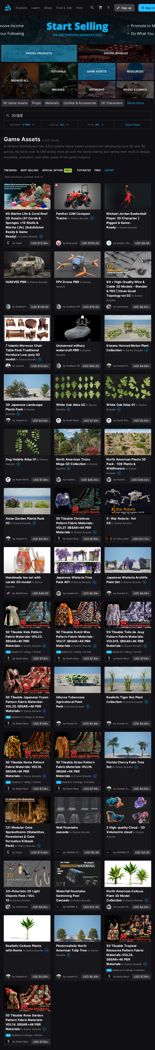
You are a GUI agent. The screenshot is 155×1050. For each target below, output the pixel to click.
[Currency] (108, 8)
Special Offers (56, 170)
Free (98, 170)
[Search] (92, 8)
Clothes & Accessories (80, 103)
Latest (109, 170)
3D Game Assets (15, 103)
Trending (10, 170)
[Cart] (100, 8)
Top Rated (84, 170)
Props (36, 103)
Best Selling (30, 170)
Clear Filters (132, 124)
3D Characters (111, 103)
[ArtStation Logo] (8, 8)
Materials (52, 103)
